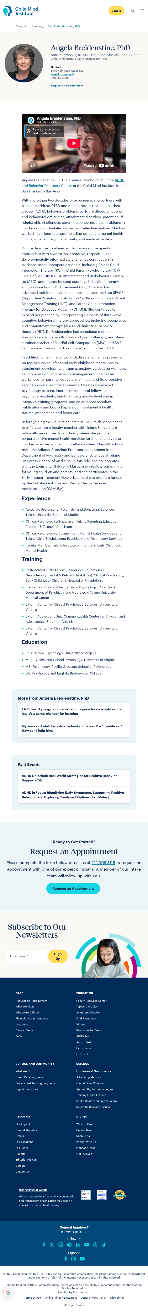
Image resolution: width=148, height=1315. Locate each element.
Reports (20, 1153)
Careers (20, 1165)
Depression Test (86, 1048)
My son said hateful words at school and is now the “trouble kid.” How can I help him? (72, 728)
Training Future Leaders (91, 1094)
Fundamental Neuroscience (93, 1071)
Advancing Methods (89, 1077)
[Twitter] (52, 1244)
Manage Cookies (74, 1305)
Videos (80, 1024)
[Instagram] (60, 1244)
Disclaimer (117, 1297)
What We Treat (25, 1006)
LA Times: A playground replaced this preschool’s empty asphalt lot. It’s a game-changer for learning (73, 711)
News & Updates (26, 1130)
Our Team (22, 1147)
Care (19, 993)
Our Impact (23, 1124)
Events (20, 1135)
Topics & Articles (87, 1006)
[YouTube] (86, 1244)
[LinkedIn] (78, 1244)
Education (84, 993)
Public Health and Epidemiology (96, 1100)
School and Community (35, 1063)
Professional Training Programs (35, 1083)
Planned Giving (86, 1147)
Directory (37, 26)
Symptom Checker (88, 1012)
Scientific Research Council (93, 1106)
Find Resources (86, 1018)
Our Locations (24, 1141)
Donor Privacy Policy (93, 1297)
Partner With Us (86, 1141)
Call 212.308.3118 (73, 1232)
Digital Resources (27, 1089)
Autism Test (83, 1042)
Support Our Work (33, 1190)
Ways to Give (84, 1124)
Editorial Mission (26, 1159)
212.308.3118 (103, 862)
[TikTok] (104, 1244)
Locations (22, 1024)
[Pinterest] (69, 1244)
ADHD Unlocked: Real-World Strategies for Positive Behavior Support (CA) (69, 778)
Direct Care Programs (29, 1077)
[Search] (132, 10)
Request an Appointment (67, 85)
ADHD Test (83, 1036)
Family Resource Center (91, 1000)
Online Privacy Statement (61, 1297)
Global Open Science (89, 1083)
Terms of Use (32, 1297)
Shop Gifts (83, 1135)
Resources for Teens (89, 1030)
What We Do (23, 1071)
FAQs (19, 1036)
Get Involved (84, 1153)
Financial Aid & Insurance (32, 1018)
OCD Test (82, 1054)
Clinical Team (24, 1030)
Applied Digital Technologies (94, 1089)
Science (82, 1063)
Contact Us (23, 1171)
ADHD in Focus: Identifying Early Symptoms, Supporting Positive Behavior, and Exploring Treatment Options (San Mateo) (73, 795)
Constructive (81, 1292)
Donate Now (84, 1130)
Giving (81, 1116)
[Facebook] (44, 1244)
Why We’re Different (28, 1012)
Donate (116, 10)
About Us (21, 26)
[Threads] (95, 1244)
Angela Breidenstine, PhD (64, 26)
